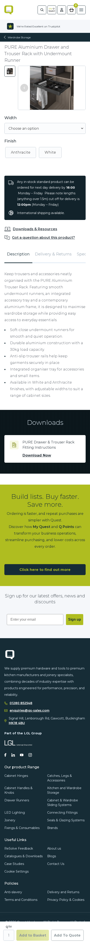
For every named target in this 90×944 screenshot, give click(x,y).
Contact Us (55, 864)
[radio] (20, 152)
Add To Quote (67, 935)
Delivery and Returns (63, 892)
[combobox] (45, 128)
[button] (24, 88)
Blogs (51, 856)
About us (54, 848)
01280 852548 (21, 703)
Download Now (36, 455)
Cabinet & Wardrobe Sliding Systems (62, 802)
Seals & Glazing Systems (66, 820)
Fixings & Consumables (22, 828)
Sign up (74, 619)
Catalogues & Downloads (23, 856)
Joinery (9, 820)
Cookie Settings (16, 871)
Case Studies (14, 864)
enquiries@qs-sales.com (29, 710)
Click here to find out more (45, 570)
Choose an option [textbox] (24, 128)
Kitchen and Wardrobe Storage (64, 790)
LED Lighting (14, 813)
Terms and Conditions (20, 900)
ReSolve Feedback (18, 848)
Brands (52, 828)
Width (10, 118)
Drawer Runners (16, 800)
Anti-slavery (13, 892)
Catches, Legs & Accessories (59, 778)
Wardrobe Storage (19, 37)
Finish (10, 141)
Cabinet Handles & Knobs (18, 790)
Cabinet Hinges (16, 776)
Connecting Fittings (62, 813)
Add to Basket (32, 935)
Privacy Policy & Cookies (65, 900)
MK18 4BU (17, 723)
